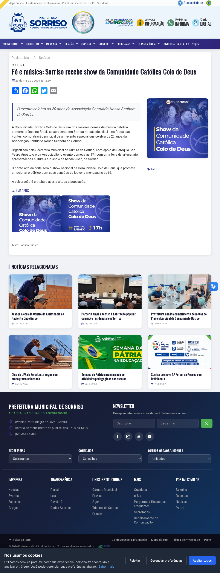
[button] (83, 22)
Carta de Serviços (188, 44)
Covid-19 (56, 501)
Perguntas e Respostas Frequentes (150, 504)
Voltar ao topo (22, 539)
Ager (95, 501)
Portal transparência (74, 3)
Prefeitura (32, 44)
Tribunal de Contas (105, 508)
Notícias (44, 57)
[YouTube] (139, 436)
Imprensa (51, 44)
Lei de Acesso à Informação (129, 539)
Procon (97, 514)
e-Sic (137, 495)
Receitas (182, 495)
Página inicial (20, 57)
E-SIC (92, 3)
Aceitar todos (202, 560)
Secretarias (17, 450)
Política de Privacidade (186, 539)
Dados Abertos (60, 508)
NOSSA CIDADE (11, 44)
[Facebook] (117, 436)
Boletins (181, 489)
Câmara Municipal (104, 489)
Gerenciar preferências (166, 560)
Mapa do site (16, 3)
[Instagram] (128, 436)
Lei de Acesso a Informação (43, 3)
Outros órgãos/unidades (165, 450)
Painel (207, 539)
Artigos (13, 508)
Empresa (86, 44)
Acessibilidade (193, 3)
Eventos (14, 495)
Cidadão (69, 44)
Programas (123, 44)
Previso (97, 495)
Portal (54, 489)
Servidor (104, 44)
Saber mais (106, 566)
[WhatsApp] (149, 436)
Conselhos (85, 450)
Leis (53, 495)
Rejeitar (135, 560)
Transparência (147, 44)
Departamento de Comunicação (146, 520)
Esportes (15, 501)
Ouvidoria (102, 3)
